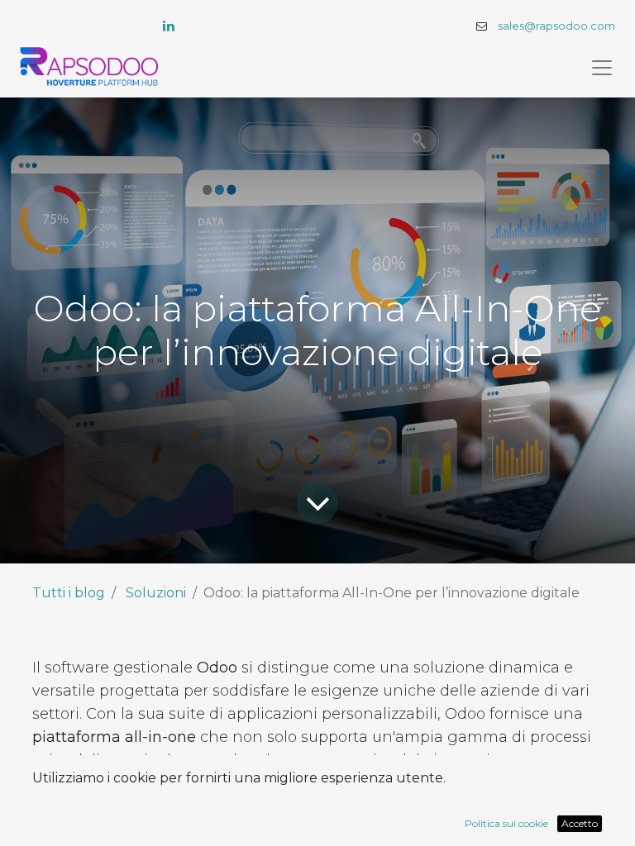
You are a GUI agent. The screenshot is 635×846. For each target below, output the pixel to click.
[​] (169, 26)
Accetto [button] (579, 823)
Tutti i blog (68, 593)
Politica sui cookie (506, 823)
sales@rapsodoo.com (556, 26)
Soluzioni (156, 593)
